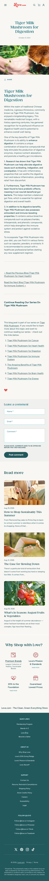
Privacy (29, 862)
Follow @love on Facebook (25, 833)
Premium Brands (13, 661)
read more (35, 667)
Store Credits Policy (24, 793)
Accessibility (24, 801)
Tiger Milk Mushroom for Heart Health (25, 345)
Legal (25, 805)
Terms (36, 862)
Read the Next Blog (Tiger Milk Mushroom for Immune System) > (24, 284)
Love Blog (24, 733)
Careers (24, 797)
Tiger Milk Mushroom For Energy (23, 378)
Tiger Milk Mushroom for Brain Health (25, 373)
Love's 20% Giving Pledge (24, 756)
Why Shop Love (24, 752)
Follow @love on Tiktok (24, 829)
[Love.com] (20, 5)
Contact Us (24, 780)
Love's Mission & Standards (24, 761)
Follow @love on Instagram (24, 821)
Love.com (20, 862)
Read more (14, 473)
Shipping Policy (24, 788)
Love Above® (24, 765)
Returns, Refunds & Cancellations (24, 784)
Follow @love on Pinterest (24, 825)
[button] (5, 5)
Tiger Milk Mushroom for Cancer (23, 340)
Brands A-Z (24, 728)
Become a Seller (24, 737)
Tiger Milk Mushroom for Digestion (24, 351)
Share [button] (9, 80)
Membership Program (24, 724)
